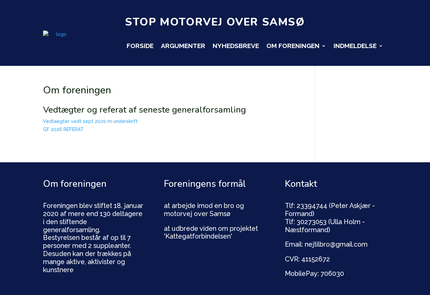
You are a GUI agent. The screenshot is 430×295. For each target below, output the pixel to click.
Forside (140, 45)
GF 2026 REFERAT (63, 129)
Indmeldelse (355, 45)
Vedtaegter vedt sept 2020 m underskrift (90, 121)
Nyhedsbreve (236, 45)
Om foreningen (292, 45)
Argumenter (183, 45)
